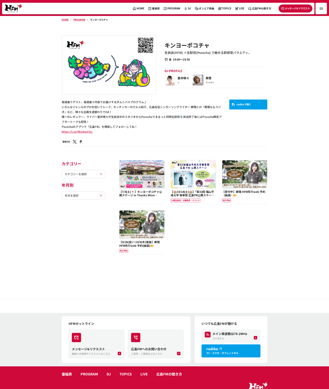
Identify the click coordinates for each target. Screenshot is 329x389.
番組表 (67, 373)
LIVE (144, 373)
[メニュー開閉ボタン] (321, 8)
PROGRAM (79, 19)
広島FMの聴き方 (169, 373)
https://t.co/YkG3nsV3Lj (77, 132)
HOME (65, 19)
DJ (109, 373)
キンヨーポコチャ (99, 19)
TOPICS (125, 373)
